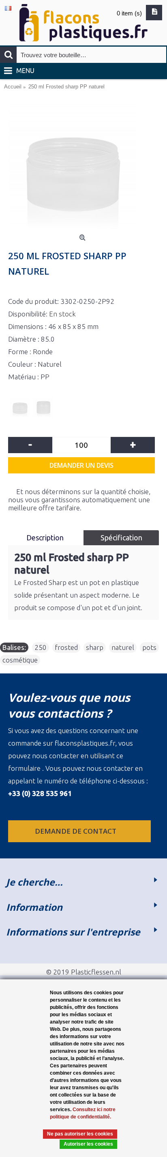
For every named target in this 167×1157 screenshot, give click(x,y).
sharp (94, 647)
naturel (122, 647)
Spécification (121, 537)
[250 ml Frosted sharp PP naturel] (83, 167)
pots (149, 647)
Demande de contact (76, 831)
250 (40, 647)
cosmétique (20, 660)
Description (45, 537)
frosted (66, 647)
